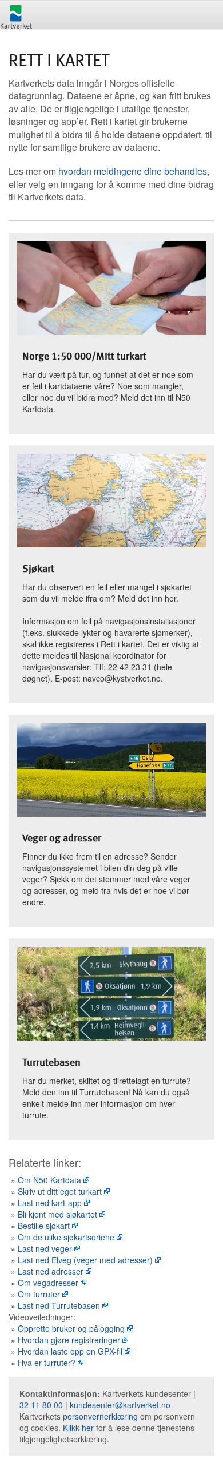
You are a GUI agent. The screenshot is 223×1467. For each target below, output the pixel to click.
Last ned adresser (50, 1271)
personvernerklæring (100, 1416)
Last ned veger (45, 1248)
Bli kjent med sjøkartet (57, 1214)
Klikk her (78, 1427)
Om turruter (39, 1294)
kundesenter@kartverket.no (120, 1404)
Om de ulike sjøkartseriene (66, 1237)
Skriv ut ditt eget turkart (60, 1191)
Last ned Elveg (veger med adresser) (85, 1260)
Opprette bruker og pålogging (71, 1328)
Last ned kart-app (50, 1202)
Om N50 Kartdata (49, 1180)
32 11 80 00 (41, 1404)
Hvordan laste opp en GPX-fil (70, 1351)
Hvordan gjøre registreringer (69, 1339)
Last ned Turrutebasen (59, 1305)
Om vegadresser (48, 1282)
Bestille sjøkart (44, 1225)
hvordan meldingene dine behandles (132, 171)
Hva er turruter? (46, 1362)
